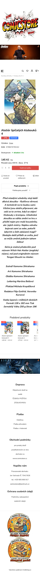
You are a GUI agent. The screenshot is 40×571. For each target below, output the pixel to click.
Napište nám (20, 465)
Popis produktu (20, 186)
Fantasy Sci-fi (18, 76)
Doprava (20, 384)
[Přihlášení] (32, 70)
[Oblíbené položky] (27, 71)
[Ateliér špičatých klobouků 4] (20, 101)
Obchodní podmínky (20, 439)
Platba (20, 414)
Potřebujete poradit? (20, 190)
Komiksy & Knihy (6, 76)
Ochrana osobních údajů (20, 491)
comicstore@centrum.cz (19, 484)
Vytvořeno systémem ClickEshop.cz (20, 570)
